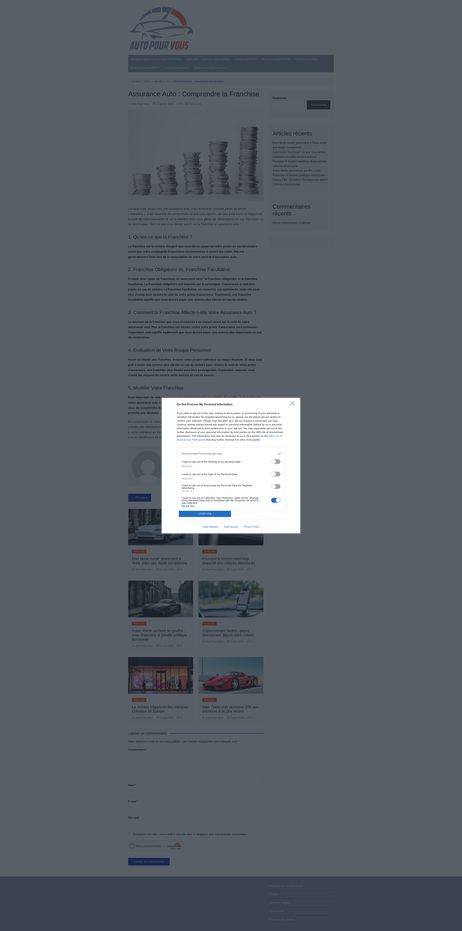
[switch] (275, 461)
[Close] (293, 404)
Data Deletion (210, 526)
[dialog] (231, 466)
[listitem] (231, 454)
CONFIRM (205, 513)
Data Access (231, 526)
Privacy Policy (251, 526)
